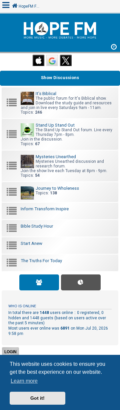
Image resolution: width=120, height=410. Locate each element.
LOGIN (10, 352)
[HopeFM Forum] (60, 31)
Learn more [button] (24, 381)
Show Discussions (60, 77)
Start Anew (31, 243)
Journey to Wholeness (57, 188)
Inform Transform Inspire (45, 208)
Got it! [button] (37, 398)
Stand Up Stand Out (55, 125)
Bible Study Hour (37, 226)
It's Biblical (46, 93)
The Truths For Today (41, 260)
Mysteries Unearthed (56, 156)
